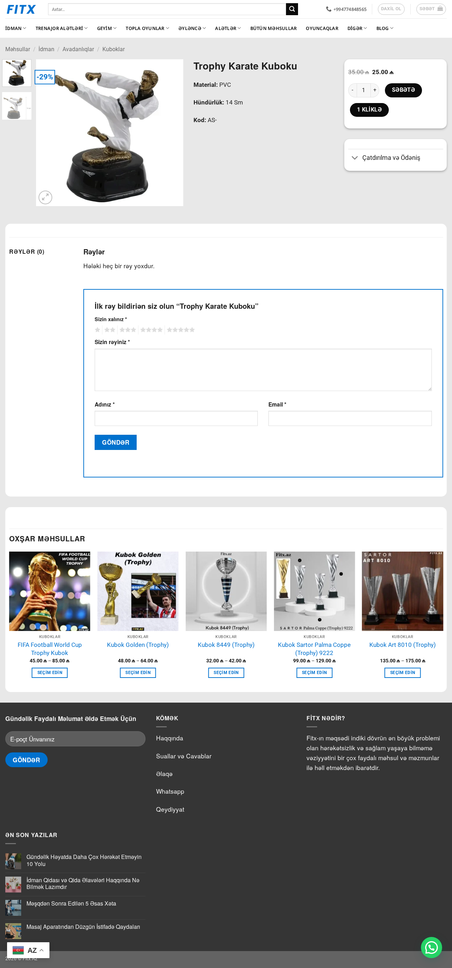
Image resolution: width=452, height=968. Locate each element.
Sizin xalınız (111, 319)
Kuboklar (113, 49)
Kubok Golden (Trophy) (138, 644)
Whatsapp (170, 791)
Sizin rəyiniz (112, 342)
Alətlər (225, 28)
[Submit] (292, 9)
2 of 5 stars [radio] (108, 330)
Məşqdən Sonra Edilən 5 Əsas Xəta (71, 903)
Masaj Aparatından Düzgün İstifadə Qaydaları (83, 926)
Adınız (105, 404)
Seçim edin (49, 672)
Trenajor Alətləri (59, 28)
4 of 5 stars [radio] (150, 330)
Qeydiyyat (170, 809)
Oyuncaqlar (322, 28)
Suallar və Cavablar (184, 755)
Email (277, 404)
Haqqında (169, 737)
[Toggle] (355, 158)
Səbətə (403, 90)
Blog (382, 28)
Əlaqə (164, 773)
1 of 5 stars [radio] (96, 330)
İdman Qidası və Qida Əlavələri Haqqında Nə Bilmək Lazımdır (82, 883)
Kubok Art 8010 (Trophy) (402, 644)
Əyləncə (189, 28)
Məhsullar (17, 49)
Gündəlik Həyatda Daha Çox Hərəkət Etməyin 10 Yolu (84, 860)
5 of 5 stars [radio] (180, 330)
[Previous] (48, 132)
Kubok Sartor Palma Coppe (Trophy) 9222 (314, 648)
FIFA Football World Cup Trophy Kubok (50, 648)
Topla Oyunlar (145, 28)
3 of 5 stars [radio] (126, 330)
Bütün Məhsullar (273, 28)
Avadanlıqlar (78, 49)
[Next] (171, 132)
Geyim (104, 28)
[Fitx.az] (21, 9)
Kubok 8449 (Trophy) (226, 644)
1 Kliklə (369, 110)
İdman (13, 28)
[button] (431, 9)
